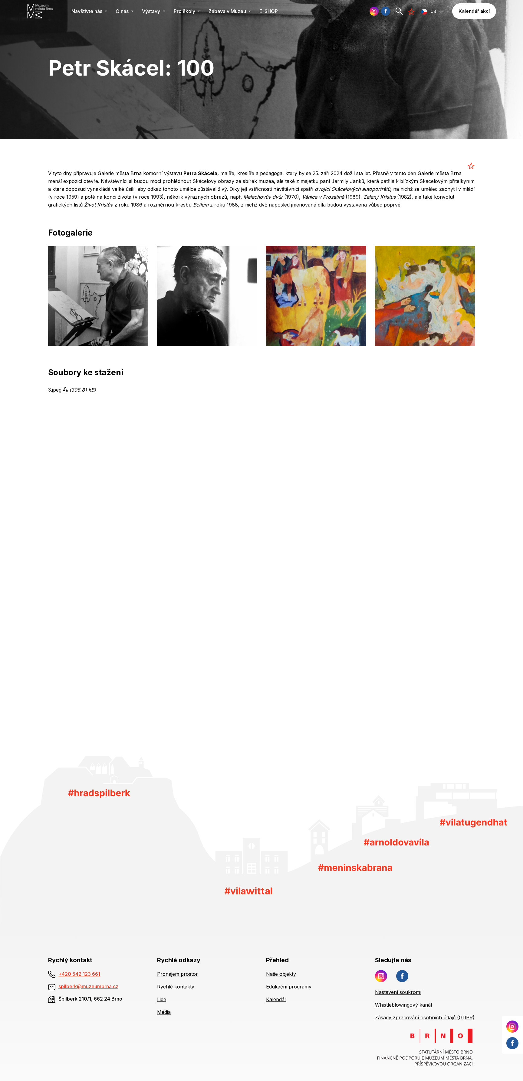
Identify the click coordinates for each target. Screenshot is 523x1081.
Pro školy (185, 11)
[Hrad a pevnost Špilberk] (99, 793)
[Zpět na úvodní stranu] (43, 11)
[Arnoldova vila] (396, 842)
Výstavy (151, 11)
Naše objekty (281, 974)
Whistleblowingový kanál (403, 1005)
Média (164, 1012)
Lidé (161, 999)
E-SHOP (268, 11)
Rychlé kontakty (175, 987)
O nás (123, 11)
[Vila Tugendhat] (473, 823)
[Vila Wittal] (248, 890)
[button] (432, 11)
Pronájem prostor (177, 974)
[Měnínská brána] (355, 867)
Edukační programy (288, 987)
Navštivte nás (87, 11)
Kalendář (276, 999)
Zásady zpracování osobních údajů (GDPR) (425, 1017)
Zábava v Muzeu (228, 11)
